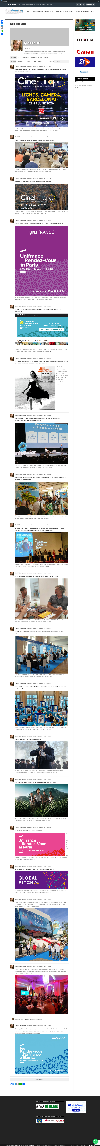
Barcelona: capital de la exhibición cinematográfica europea (33, 181)
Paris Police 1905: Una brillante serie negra (28, 739)
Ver (61, 53)
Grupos (33, 57)
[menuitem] (1, 1)
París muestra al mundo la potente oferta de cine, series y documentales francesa (39, 223)
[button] (95, 1141)
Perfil (19, 57)
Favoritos (27, 61)
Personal (13, 61)
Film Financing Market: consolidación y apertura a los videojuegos (34, 140)
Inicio (28, 11)
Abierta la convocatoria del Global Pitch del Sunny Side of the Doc (34, 869)
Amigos (25, 57)
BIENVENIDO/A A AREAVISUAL (42, 11)
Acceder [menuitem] (5, 1)
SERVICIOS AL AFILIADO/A (63, 11)
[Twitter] (1, 24)
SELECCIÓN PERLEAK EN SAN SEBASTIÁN (28, 4)
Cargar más (39, 1079)
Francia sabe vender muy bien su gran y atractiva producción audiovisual (36, 576)
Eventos (45, 57)
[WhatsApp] (1, 30)
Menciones (20, 61)
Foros (40, 57)
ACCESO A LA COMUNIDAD (84, 11)
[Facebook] (1, 21)
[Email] (1, 27)
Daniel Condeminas (20, 66)
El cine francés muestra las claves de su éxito (28, 830)
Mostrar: (51, 61)
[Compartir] (1, 34)
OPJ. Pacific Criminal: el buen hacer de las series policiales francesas (35, 782)
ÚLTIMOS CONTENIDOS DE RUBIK (84, 87)
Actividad (13, 57)
